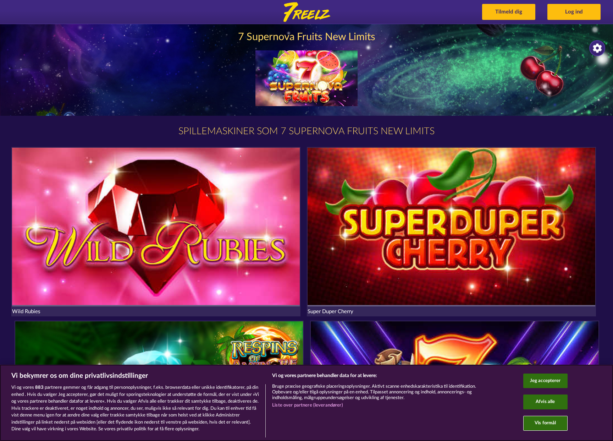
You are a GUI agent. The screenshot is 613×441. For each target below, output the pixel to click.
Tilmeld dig (508, 12)
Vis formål (545, 423)
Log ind (574, 12)
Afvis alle (545, 401)
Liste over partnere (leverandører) (307, 405)
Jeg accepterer (545, 381)
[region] (306, 403)
